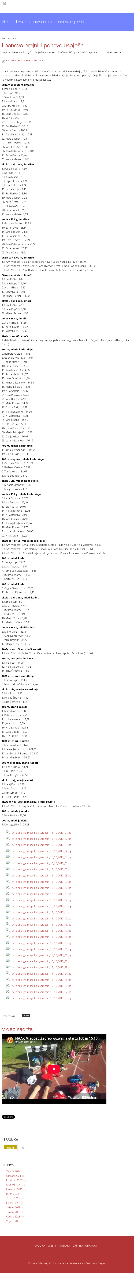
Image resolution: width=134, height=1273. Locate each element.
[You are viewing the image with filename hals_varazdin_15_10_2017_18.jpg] (38, 936)
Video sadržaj (114, 52)
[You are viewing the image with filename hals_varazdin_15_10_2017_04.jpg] (38, 851)
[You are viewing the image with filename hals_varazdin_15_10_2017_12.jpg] (38, 900)
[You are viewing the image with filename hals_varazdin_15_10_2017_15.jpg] (38, 918)
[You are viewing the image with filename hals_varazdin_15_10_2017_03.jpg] (38, 845)
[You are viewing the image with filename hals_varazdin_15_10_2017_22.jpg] (38, 961)
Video (26, 1015)
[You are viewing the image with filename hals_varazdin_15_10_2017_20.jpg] (38, 949)
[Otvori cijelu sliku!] (67, 61)
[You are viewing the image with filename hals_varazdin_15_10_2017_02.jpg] (38, 838)
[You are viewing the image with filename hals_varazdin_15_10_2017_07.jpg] (38, 869)
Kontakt (64, 1245)
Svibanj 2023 (15, 1207)
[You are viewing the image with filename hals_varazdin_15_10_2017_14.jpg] (38, 912)
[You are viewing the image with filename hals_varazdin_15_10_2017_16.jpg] (38, 924)
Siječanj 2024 (15, 1175)
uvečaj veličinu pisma (103, 52)
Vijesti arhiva (12, 21)
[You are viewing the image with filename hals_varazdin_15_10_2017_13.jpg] (38, 906)
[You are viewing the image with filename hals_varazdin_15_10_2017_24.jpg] (38, 973)
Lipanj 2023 (14, 1203)
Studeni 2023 (15, 1184)
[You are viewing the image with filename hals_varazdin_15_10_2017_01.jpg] (38, 832)
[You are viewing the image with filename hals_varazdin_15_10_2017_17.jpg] (38, 930)
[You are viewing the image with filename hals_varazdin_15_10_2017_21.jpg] (38, 955)
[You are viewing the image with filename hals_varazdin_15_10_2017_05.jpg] (38, 857)
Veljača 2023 (15, 1221)
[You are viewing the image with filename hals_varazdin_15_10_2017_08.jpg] (38, 875)
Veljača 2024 (15, 1171)
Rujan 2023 (14, 1194)
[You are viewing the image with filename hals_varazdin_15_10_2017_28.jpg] (38, 998)
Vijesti (52, 52)
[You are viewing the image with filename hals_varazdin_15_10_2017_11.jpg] (38, 894)
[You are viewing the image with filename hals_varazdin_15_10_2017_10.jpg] (38, 888)
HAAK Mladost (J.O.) (22, 52)
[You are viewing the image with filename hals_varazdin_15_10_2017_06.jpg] (38, 863)
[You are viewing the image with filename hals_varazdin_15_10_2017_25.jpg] (38, 979)
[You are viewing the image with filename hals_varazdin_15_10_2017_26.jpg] (38, 986)
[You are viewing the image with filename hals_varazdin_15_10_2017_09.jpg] (38, 881)
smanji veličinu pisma (99, 52)
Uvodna (40, 1245)
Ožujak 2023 (15, 1216)
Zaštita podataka (85, 1245)
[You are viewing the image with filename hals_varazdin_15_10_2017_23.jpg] (38, 967)
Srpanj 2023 (14, 1198)
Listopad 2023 (16, 1189)
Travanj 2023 (15, 1212)
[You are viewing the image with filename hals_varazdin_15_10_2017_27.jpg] (38, 992)
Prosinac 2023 (16, 1180)
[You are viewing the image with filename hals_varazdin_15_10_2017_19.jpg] (38, 943)
